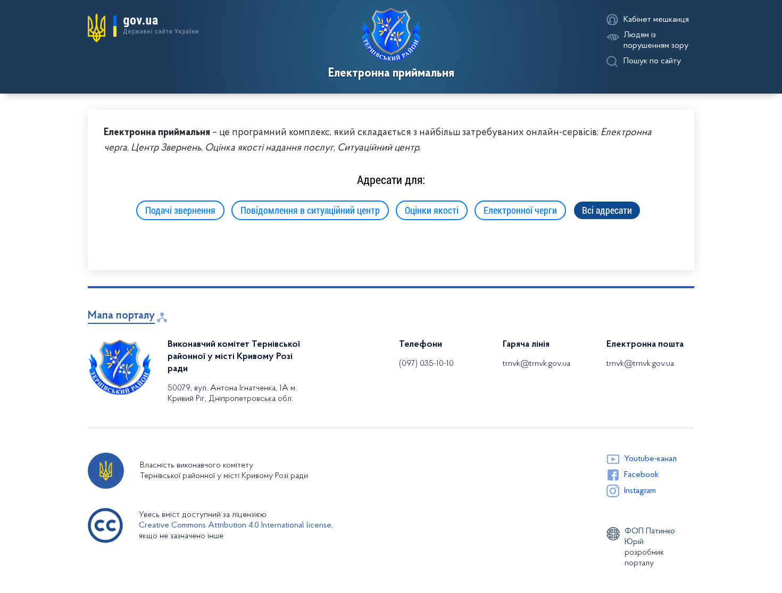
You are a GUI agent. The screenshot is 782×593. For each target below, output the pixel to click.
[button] (143, 28)
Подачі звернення (180, 210)
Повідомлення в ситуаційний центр (310, 210)
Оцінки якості (432, 210)
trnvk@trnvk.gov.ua (536, 364)
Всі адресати (607, 210)
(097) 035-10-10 (426, 364)
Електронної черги (520, 210)
